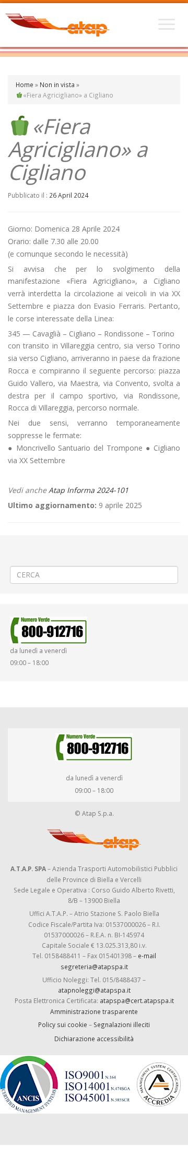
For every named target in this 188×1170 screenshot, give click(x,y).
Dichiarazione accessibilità (94, 1038)
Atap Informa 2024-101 (88, 490)
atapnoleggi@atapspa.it (94, 990)
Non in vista (57, 84)
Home (24, 84)
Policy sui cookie (62, 1024)
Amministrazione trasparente (94, 1011)
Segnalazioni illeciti (121, 1024)
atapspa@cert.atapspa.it (137, 1000)
